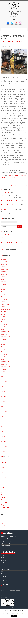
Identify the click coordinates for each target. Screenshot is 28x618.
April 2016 (3, 376)
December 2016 (5, 359)
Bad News (12, 41)
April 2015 (3, 406)
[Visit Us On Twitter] (12, 22)
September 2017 (5, 336)
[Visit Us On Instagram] (20, 22)
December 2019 (5, 279)
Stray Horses (4, 505)
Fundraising (4, 485)
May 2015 (3, 404)
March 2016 (4, 379)
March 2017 (4, 351)
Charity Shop (4, 557)
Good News (4, 490)
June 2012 (4, 451)
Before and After (5, 462)
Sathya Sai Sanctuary (6, 541)
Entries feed (4, 520)
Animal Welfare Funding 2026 (8, 209)
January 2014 (4, 429)
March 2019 (4, 296)
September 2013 (5, 439)
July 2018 (3, 314)
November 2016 (5, 361)
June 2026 (4, 259)
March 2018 (4, 321)
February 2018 (5, 324)
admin (4, 41)
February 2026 (5, 261)
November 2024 (5, 271)
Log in (2, 518)
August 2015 (4, 396)
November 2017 (5, 331)
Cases (2, 555)
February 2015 (5, 411)
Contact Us (3, 560)
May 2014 (3, 424)
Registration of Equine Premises (8, 536)
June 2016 (4, 371)
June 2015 (4, 401)
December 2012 (5, 449)
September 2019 (5, 281)
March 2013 (4, 444)
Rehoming (3, 495)
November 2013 (5, 434)
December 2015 (5, 386)
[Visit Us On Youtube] (16, 22)
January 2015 (4, 414)
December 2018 (5, 301)
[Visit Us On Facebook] (8, 22)
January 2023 (4, 274)
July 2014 (3, 421)
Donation (3, 472)
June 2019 (4, 289)
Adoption (5, 578)
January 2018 (4, 326)
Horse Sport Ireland (5, 543)
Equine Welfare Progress (7, 480)
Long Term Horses (5, 569)
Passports (3, 573)
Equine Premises (5, 564)
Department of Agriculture (7, 538)
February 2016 (5, 381)
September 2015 (5, 394)
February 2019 (5, 299)
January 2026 (4, 264)
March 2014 (4, 426)
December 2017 (5, 329)
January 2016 (4, 384)
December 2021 (5, 276)
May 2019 (3, 291)
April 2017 (3, 349)
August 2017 (4, 339)
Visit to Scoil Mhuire (6, 193)
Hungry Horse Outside (14, 12)
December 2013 (5, 431)
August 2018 (4, 311)
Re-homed (5, 580)
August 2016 (4, 369)
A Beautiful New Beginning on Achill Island (11, 200)
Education (3, 477)
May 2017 (3, 346)
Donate (3, 470)
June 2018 (4, 316)
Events (3, 482)
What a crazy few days (7, 181)
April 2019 (3, 294)
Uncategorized (5, 507)
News (2, 571)
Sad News (3, 500)
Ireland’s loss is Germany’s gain (18, 185)
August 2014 (4, 419)
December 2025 (5, 266)
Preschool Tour (5, 195)
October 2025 (4, 269)
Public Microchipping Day (7, 198)
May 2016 (3, 374)
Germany (3, 487)
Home (2, 567)
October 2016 (4, 364)
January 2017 (4, 356)
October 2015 (4, 391)
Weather (3, 510)
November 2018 (5, 304)
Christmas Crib (4, 213)
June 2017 (4, 344)
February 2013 (5, 446)
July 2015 (3, 399)
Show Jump (4, 502)
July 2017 (3, 341)
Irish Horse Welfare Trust (6, 545)
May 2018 (3, 319)
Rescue (21, 41)
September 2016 (5, 366)
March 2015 (4, 409)
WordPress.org (5, 525)
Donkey (3, 475)
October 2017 (4, 334)
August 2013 (4, 441)
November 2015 (5, 389)
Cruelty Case (4, 465)
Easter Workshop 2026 (7, 204)
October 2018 (4, 306)
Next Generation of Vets (7, 207)
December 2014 (5, 416)
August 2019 (4, 284)
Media (17, 41)
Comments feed (5, 523)
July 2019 (3, 286)
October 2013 (4, 436)
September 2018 (5, 309)
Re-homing (3, 576)
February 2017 (5, 354)
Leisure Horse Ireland (6, 547)
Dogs (2, 467)
